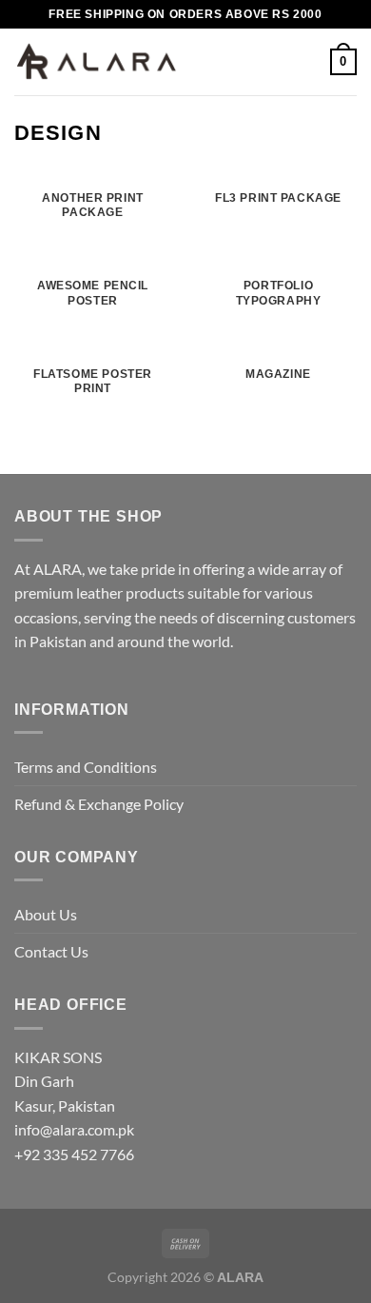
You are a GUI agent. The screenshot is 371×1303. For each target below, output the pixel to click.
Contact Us (51, 951)
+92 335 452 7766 (74, 1154)
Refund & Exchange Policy (99, 804)
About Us (45, 914)
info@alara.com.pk (74, 1129)
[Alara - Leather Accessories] (96, 62)
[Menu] (204, 61)
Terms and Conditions (85, 767)
